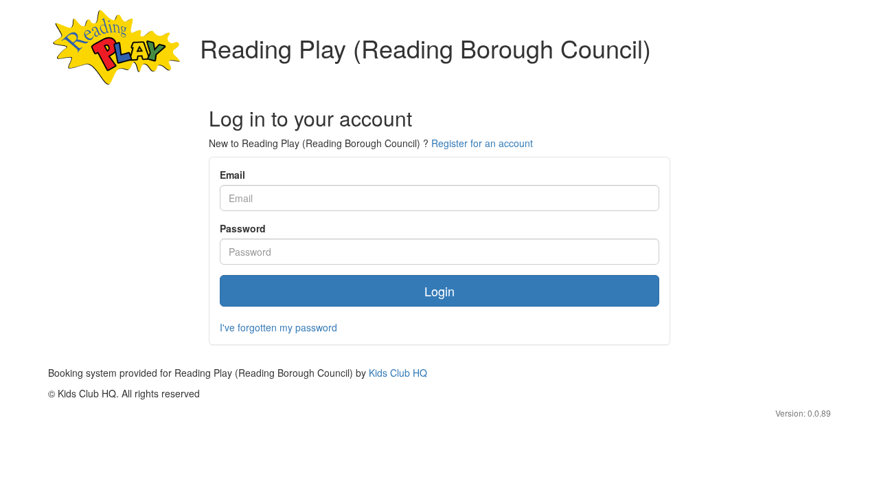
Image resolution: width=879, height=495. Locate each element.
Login (439, 291)
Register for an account (482, 143)
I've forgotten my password (278, 327)
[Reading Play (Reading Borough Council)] (117, 48)
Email (232, 175)
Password (243, 228)
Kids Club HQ (398, 373)
